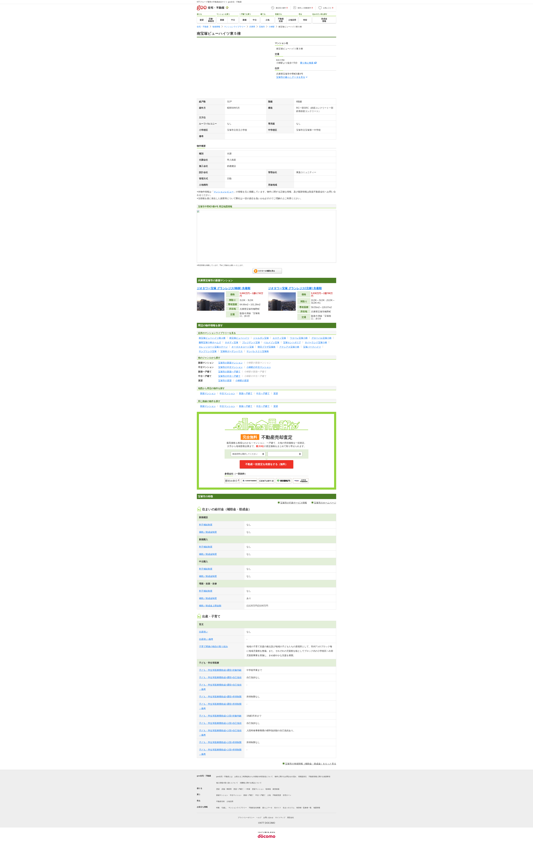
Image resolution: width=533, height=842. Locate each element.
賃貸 (218, 789)
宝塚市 (262, 27)
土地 (269, 795)
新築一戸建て (248, 795)
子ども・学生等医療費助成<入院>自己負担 (220, 723)
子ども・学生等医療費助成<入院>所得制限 (220, 742)
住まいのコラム (289, 808)
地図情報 (316, 808)
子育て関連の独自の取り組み (213, 646)
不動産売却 (220, 801)
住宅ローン (287, 795)
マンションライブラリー (234, 27)
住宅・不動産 (202, 27)
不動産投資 (277, 795)
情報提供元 (302, 777)
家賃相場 (276, 789)
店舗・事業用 (227, 789)
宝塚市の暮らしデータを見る (290, 77)
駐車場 (268, 789)
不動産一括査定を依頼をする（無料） (266, 464)
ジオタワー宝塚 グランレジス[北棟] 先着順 (295, 288)
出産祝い (203, 632)
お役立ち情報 (202, 807)
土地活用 (230, 801)
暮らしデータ (267, 808)
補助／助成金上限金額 (210, 605)
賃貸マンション (258, 789)
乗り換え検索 (306, 63)
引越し (224, 808)
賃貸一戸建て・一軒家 (241, 789)
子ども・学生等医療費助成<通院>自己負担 (220, 677)
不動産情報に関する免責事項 (319, 777)
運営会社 (290, 818)
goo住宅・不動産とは (224, 777)
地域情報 (216, 27)
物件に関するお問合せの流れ (285, 777)
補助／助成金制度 (208, 532)
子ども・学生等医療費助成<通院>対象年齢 (220, 670)
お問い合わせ (268, 818)
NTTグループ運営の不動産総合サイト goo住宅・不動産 (219, 2)
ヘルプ (258, 818)
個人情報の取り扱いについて (227, 783)
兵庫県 (252, 27)
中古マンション (236, 795)
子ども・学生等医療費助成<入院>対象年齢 (220, 716)
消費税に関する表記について (251, 783)
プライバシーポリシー (246, 818)
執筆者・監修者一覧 (303, 808)
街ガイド (277, 808)
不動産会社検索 (254, 808)
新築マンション (222, 795)
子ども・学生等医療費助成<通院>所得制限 (220, 696)
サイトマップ (280, 818)
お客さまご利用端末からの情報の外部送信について (253, 777)
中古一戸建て (260, 795)
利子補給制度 (205, 525)
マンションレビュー (224, 192)
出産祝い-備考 (206, 639)
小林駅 (272, 27)
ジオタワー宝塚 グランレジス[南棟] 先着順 (223, 288)
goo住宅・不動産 (204, 776)
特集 (218, 808)
